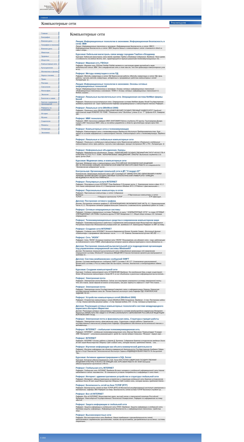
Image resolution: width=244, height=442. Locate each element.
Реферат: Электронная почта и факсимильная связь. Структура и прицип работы (117, 319)
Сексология (45, 87)
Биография (45, 37)
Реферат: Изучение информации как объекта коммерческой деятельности (114, 347)
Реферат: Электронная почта (90, 278)
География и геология (49, 45)
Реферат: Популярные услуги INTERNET (96, 182)
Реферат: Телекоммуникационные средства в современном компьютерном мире (117, 220)
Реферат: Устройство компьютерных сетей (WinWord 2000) (106, 297)
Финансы (44, 125)
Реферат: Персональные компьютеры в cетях (99, 190)
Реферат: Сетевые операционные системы (98, 210)
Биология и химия (48, 98)
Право (43, 79)
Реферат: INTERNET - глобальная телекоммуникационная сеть (108, 329)
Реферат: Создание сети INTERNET (94, 229)
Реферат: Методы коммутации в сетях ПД (97, 73)
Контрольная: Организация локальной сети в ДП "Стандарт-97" (108, 171)
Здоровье (45, 56)
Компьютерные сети (49, 64)
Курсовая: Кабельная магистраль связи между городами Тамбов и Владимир (115, 54)
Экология (44, 94)
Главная (44, 18)
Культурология (47, 68)
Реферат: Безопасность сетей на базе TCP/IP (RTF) (101, 385)
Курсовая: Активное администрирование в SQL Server (103, 357)
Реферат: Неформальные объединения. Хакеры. (101, 150)
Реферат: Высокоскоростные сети (93, 415)
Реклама (44, 83)
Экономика (45, 133)
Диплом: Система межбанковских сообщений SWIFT (102, 259)
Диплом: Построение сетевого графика (96, 201)
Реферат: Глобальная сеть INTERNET (95, 368)
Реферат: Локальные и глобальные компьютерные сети (105, 139)
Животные (45, 52)
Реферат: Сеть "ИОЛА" (87, 237)
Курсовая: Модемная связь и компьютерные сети (101, 161)
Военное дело (46, 41)
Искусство (45, 60)
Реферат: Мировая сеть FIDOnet (92, 63)
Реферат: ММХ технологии (89, 118)
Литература (45, 129)
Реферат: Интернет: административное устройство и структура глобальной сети (117, 376)
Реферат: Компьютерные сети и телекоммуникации (102, 129)
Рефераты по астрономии (46, 109)
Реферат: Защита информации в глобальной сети (101, 404)
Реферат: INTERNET (86, 338)
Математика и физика (49, 72)
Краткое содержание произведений (49, 103)
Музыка (44, 117)
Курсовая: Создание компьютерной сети (96, 269)
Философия (45, 91)
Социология (45, 121)
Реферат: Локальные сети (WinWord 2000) (97, 108)
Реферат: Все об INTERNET (90, 394)
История (44, 114)
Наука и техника (47, 75)
